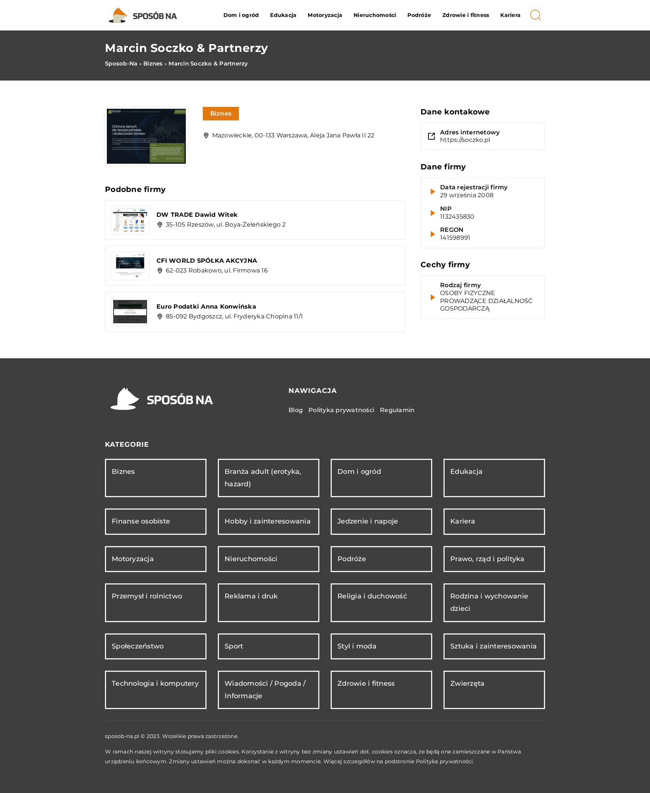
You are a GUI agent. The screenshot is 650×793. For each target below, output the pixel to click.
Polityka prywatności (341, 410)
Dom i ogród (241, 15)
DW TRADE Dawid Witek (197, 214)
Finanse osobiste (141, 521)
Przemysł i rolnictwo (147, 596)
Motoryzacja (325, 15)
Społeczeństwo (138, 646)
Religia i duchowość (372, 596)
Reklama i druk (251, 596)
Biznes (221, 113)
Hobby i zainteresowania (268, 521)
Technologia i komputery (155, 683)
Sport (234, 646)
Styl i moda (357, 646)
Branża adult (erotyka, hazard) (263, 477)
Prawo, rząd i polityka (487, 559)
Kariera (510, 15)
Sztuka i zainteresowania (493, 646)
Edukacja (283, 15)
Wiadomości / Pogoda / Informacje (265, 689)
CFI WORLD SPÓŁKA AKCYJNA (206, 260)
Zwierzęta (467, 683)
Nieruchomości (375, 15)
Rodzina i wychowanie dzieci (489, 602)
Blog (296, 410)
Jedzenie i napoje (367, 521)
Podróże (419, 15)
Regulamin (397, 410)
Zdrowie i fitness (465, 15)
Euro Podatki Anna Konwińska (206, 306)
